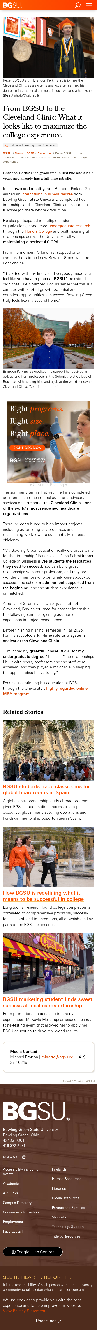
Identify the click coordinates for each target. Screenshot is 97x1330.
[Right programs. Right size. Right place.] (48, 446)
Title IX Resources (66, 1236)
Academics (12, 1183)
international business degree (46, 194)
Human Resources (66, 1179)
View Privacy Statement (24, 1310)
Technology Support (68, 1226)
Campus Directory (17, 1203)
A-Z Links (10, 1193)
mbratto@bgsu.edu (58, 1056)
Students (59, 1217)
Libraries (59, 1188)
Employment (13, 1222)
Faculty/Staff (13, 1231)
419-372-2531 (14, 1146)
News (19, 153)
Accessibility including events (21, 1171)
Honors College (38, 231)
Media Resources (65, 1198)
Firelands (59, 1169)
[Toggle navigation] (89, 5)
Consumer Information (21, 1212)
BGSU (7, 153)
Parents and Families (68, 1208)
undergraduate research (69, 225)
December (44, 153)
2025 (30, 153)
